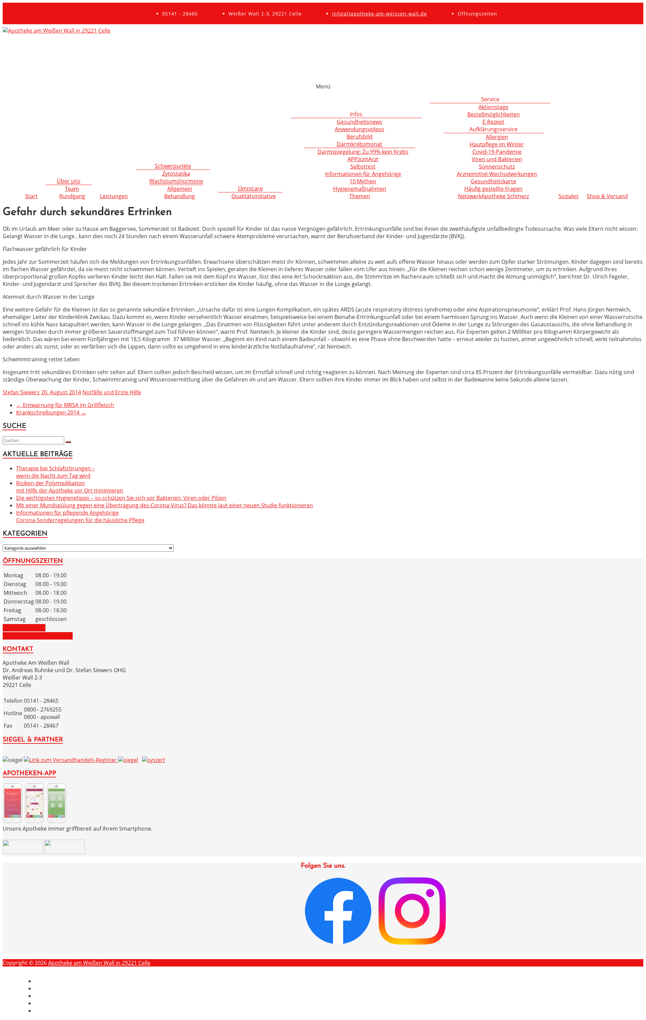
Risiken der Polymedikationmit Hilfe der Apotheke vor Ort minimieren (69, 486)
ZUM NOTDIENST (24, 627)
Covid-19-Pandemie (497, 151)
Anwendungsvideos (359, 129)
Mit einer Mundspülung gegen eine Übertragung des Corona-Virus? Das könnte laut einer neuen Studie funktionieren (164, 505)
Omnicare (250, 188)
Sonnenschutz (497, 166)
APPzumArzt (363, 159)
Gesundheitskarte (493, 181)
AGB (40, 1003)
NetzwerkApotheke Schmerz (493, 196)
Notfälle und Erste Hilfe (111, 392)
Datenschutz (51, 995)
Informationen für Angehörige (363, 174)
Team (72, 188)
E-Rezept (493, 121)
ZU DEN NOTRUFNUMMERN (38, 636)
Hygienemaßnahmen (359, 188)
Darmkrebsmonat (359, 144)
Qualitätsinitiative (253, 196)
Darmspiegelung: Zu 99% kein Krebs (363, 151)
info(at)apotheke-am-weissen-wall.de (379, 13)
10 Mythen (363, 181)
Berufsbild (359, 136)
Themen (359, 196)
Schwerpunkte (173, 166)
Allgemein (179, 188)
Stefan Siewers (21, 392)
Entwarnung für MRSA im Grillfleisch (65, 405)
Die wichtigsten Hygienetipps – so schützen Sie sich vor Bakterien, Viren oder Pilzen (121, 498)
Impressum (49, 981)
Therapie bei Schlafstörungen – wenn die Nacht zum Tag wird (55, 472)
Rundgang (72, 196)
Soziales (569, 196)
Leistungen (114, 196)
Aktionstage (493, 107)
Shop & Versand (607, 196)
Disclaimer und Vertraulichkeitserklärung (87, 988)
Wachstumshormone (176, 181)
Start (31, 196)
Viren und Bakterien (497, 159)
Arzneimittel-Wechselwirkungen (497, 174)
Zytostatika (176, 173)
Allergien (497, 137)
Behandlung (179, 196)
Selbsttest (362, 166)
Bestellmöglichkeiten (493, 114)
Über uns (68, 181)
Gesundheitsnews (359, 121)
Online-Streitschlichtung (65, 1010)
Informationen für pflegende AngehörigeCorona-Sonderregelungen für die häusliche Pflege (80, 516)
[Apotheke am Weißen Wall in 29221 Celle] (56, 30)
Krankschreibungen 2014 (51, 412)
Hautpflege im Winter (497, 144)
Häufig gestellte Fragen (493, 188)
